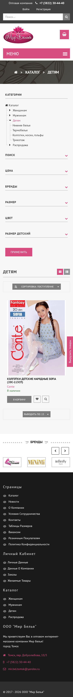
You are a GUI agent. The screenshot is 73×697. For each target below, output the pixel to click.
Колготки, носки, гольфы (28, 135)
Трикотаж (19, 140)
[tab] (60, 272)
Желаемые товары (19, 580)
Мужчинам (19, 115)
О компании (16, 507)
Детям (53, 72)
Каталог (32, 72)
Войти (26, 9)
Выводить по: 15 (34, 414)
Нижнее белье (21, 125)
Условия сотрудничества (24, 514)
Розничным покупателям (24, 538)
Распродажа (20, 145)
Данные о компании (21, 568)
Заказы (12, 574)
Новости (13, 501)
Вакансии (14, 532)
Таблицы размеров (20, 526)
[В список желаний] (37, 399)
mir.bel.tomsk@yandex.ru (24, 669)
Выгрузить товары (70, 351)
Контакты (14, 520)
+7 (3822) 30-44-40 (18, 662)
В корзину (19, 399)
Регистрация (43, 9)
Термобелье (20, 130)
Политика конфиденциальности (28, 544)
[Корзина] (62, 35)
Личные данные (18, 562)
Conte (10, 386)
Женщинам (19, 110)
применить (19, 252)
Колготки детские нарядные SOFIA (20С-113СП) (31, 380)
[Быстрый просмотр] (45, 399)
